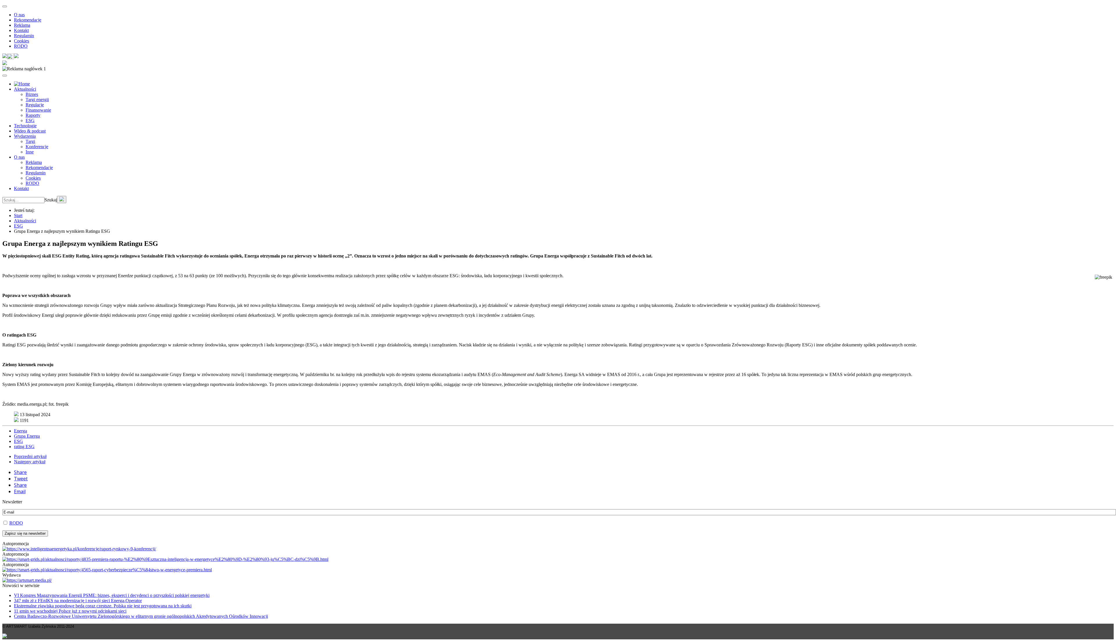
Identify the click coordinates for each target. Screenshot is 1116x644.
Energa (20, 430)
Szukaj (50, 199)
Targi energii (37, 99)
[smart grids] (22, 83)
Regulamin (24, 35)
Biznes (32, 94)
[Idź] (61, 199)
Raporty (33, 115)
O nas (19, 14)
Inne (30, 151)
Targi (30, 141)
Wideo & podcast (30, 130)
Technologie (25, 125)
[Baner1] (165, 559)
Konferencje (37, 146)
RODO (21, 46)
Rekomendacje (27, 19)
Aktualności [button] (25, 89)
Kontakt (21, 30)
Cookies (21, 40)
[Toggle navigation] (4, 6)
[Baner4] (79, 548)
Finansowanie (38, 110)
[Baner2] (107, 569)
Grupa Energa (27, 436)
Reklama (22, 25)
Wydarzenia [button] (25, 136)
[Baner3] (27, 580)
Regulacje (35, 104)
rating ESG (24, 446)
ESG (30, 120)
